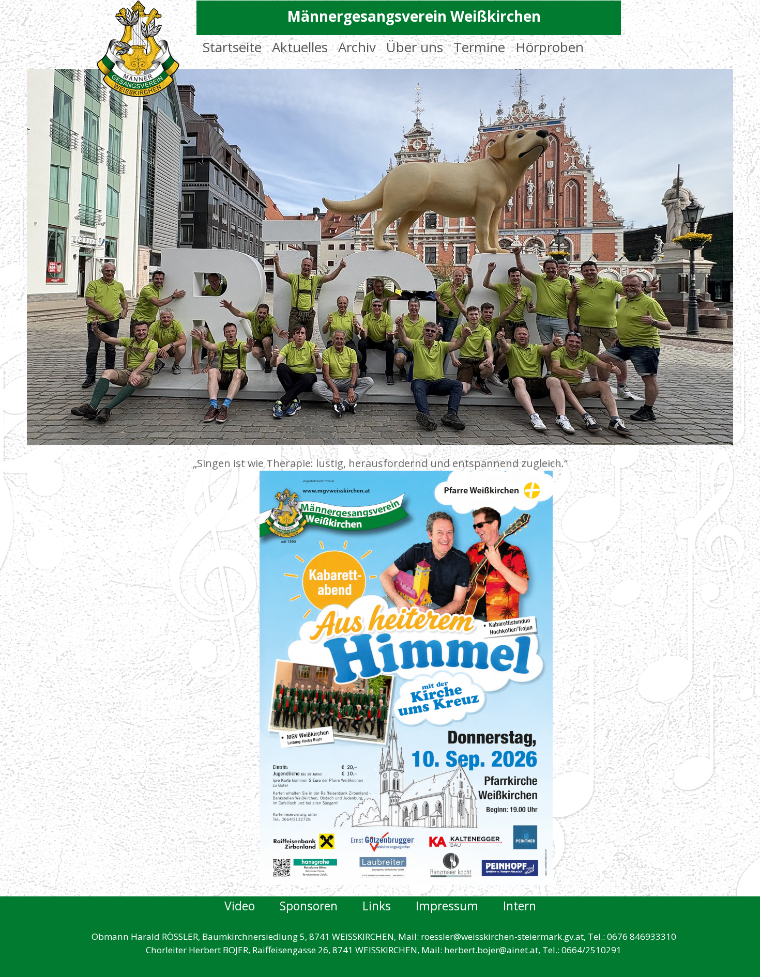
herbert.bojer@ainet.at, (492, 950)
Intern (519, 905)
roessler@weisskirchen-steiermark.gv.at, (503, 936)
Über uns (414, 47)
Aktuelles (300, 47)
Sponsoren (321, 905)
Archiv (357, 47)
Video (241, 905)
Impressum (459, 905)
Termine (479, 47)
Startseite (232, 47)
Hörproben (549, 47)
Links (389, 905)
